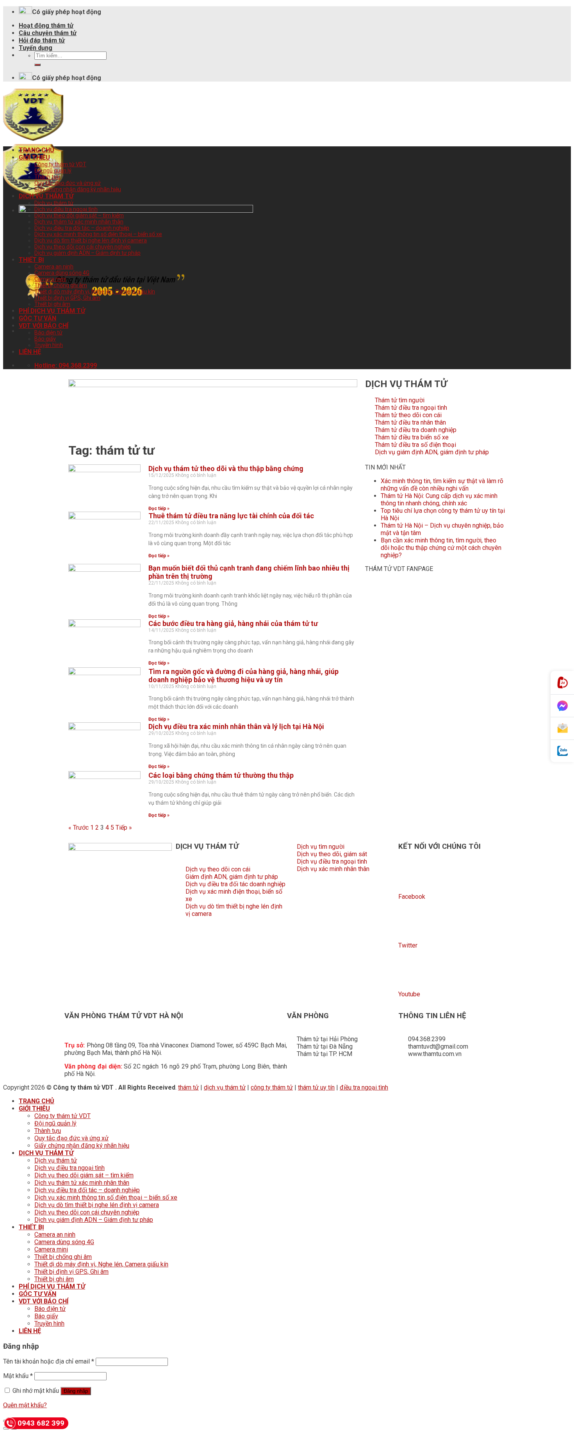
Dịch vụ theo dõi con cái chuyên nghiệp (82, 247)
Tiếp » (124, 827)
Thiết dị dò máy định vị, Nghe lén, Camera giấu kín (94, 291)
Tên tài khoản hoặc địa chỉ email (48, 1361)
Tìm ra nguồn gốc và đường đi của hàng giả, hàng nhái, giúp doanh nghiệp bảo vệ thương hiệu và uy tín (243, 675)
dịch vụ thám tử (225, 1087)
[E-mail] (562, 728)
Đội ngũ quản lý (52, 170)
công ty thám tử (272, 1087)
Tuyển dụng (35, 48)
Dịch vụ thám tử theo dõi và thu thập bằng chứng (225, 468)
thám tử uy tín (316, 1087)
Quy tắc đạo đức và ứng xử (67, 183)
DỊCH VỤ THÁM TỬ (46, 196)
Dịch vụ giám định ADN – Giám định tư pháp (87, 253)
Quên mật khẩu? (25, 1405)
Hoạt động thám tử (46, 25)
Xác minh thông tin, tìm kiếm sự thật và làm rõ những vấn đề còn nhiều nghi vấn (442, 484)
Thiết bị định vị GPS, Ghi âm (67, 298)
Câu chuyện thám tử (48, 33)
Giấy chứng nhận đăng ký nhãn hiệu (77, 189)
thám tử (188, 1087)
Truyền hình (48, 345)
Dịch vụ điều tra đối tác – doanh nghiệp (81, 228)
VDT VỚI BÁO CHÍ (43, 325)
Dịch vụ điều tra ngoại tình (66, 209)
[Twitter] (408, 924)
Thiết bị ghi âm (52, 304)
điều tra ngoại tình (364, 1087)
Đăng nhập (76, 1391)
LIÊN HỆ (30, 352)
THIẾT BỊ (31, 259)
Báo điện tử (48, 332)
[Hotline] (562, 683)
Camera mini (50, 279)
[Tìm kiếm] (37, 65)
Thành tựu (47, 177)
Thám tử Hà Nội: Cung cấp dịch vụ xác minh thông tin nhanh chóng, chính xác (439, 499)
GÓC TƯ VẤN (37, 318)
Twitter (407, 945)
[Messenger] (562, 706)
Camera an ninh (53, 266)
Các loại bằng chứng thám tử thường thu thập (221, 775)
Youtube (409, 994)
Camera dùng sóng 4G (61, 273)
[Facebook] (408, 875)
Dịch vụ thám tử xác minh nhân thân (78, 222)
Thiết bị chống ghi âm (60, 285)
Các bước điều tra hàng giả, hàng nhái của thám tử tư (233, 623)
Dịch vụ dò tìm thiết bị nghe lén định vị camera (90, 240)
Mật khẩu (18, 1376)
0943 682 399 (41, 1423)
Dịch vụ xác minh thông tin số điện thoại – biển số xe (98, 234)
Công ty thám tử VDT (60, 164)
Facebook (411, 896)
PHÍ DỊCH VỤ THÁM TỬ (52, 311)
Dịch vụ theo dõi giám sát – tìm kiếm (79, 215)
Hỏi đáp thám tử (42, 40)
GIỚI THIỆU (34, 157)
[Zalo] (562, 751)
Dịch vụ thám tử (53, 203)
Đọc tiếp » (158, 508)
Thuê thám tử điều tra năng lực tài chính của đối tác (231, 516)
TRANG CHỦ (36, 150)
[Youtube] (408, 973)
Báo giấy (45, 339)
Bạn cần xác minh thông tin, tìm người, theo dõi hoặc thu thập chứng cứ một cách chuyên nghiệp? (441, 548)
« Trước (78, 827)
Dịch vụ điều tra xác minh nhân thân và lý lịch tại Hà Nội (236, 726)
